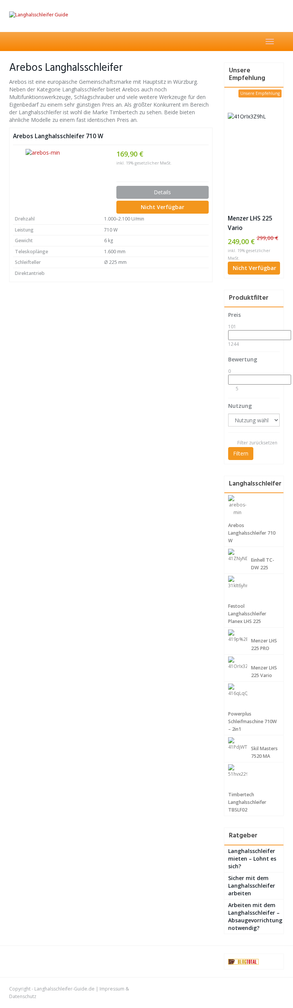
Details (162, 192)
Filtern (240, 453)
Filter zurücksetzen (257, 442)
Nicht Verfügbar (162, 207)
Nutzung (240, 405)
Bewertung (242, 359)
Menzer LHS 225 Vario (250, 223)
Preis (234, 314)
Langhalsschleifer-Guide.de (64, 989)
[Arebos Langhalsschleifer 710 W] (59, 180)
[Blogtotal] (243, 961)
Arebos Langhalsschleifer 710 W (58, 136)
